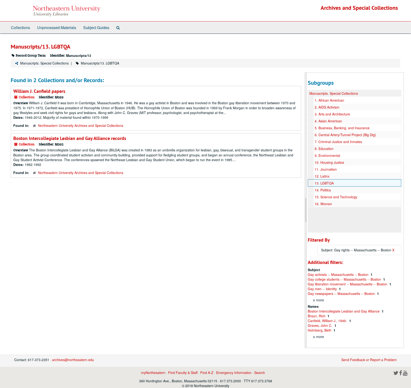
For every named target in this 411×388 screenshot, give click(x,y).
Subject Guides (96, 27)
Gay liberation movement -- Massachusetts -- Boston (348, 284)
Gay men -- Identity (323, 288)
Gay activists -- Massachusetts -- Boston (338, 274)
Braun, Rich (317, 315)
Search (259, 372)
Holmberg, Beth (320, 330)
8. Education (324, 148)
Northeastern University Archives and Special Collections (80, 125)
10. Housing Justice (329, 162)
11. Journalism (326, 169)
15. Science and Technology (336, 196)
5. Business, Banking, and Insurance (342, 127)
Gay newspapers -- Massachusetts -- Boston (342, 293)
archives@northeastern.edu (73, 359)
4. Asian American (328, 121)
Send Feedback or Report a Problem (369, 359)
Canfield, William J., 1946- (328, 320)
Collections (20, 27)
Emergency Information (233, 372)
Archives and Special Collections (359, 7)
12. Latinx (322, 176)
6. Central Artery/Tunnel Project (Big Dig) (345, 134)
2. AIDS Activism (327, 107)
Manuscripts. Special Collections (44, 63)
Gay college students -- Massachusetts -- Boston (345, 279)
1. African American (329, 100)
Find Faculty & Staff (182, 372)
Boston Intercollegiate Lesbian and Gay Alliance (344, 311)
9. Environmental (327, 155)
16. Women (323, 203)
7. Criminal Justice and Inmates (338, 141)
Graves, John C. (320, 325)
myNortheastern (153, 372)
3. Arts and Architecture (332, 114)
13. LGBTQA (324, 183)
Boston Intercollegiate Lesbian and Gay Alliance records (69, 138)
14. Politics (323, 190)
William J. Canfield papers (39, 91)
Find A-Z (206, 372)
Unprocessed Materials (56, 27)
